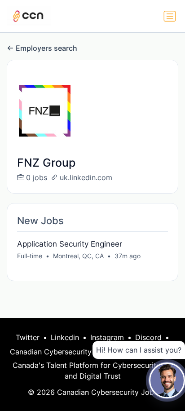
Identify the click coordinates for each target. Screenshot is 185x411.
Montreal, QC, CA (78, 256)
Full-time (29, 256)
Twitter (28, 337)
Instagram (107, 337)
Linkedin (65, 337)
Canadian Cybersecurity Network (66, 351)
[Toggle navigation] (169, 16)
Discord (148, 337)
